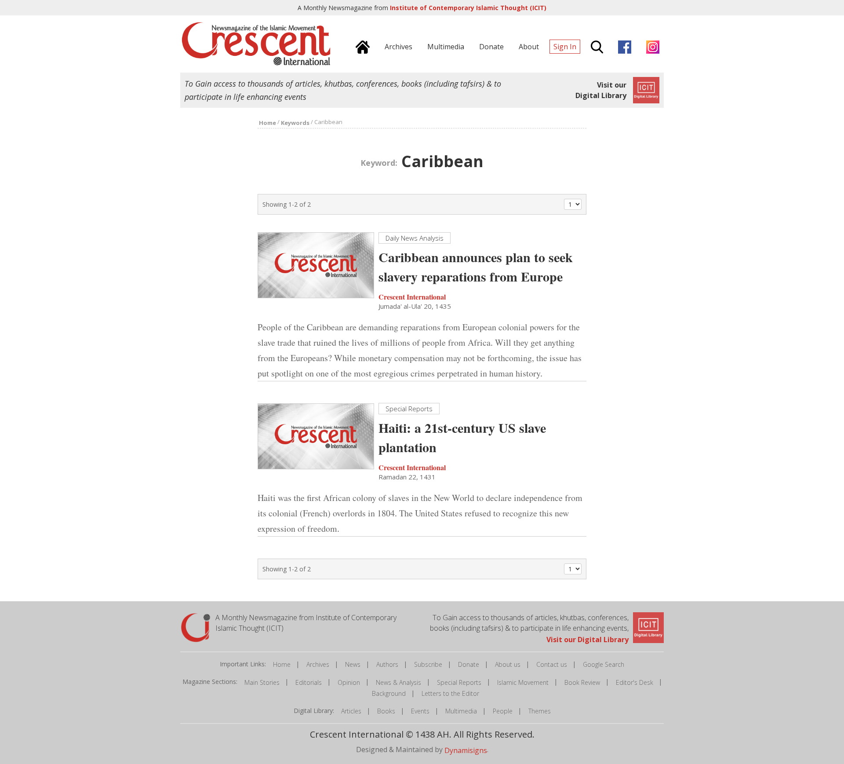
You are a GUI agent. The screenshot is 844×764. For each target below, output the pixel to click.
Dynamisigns (465, 750)
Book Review (582, 682)
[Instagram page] (650, 46)
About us (507, 664)
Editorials (308, 682)
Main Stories (262, 682)
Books (386, 711)
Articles (351, 711)
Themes (539, 711)
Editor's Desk (634, 682)
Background (389, 693)
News (352, 664)
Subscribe (428, 664)
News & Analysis (398, 682)
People (503, 711)
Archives (317, 664)
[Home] (360, 46)
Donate (468, 664)
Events (420, 711)
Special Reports (459, 682)
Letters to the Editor (450, 693)
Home (282, 664)
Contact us (551, 664)
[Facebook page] (622, 46)
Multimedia (461, 711)
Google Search (603, 664)
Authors (387, 664)
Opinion (349, 682)
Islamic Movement (523, 682)
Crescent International (412, 297)
